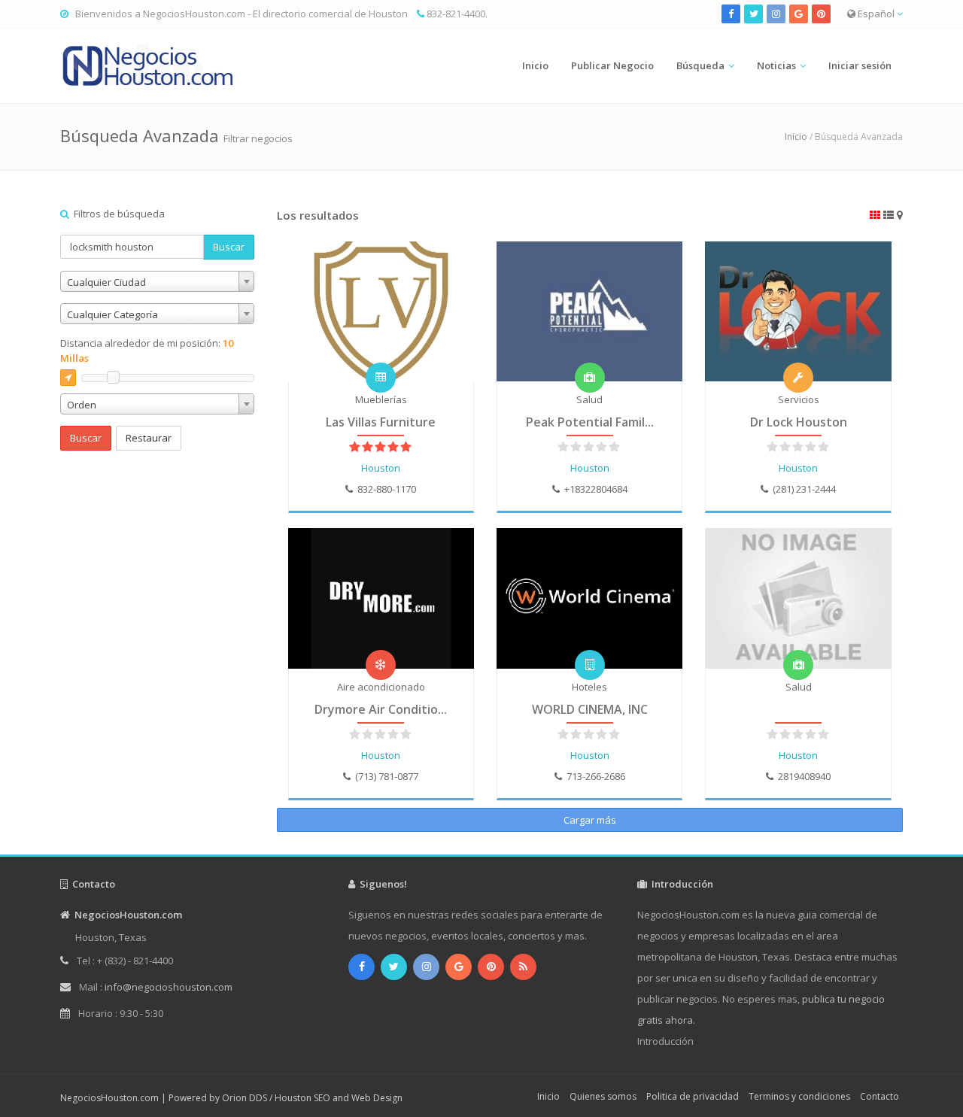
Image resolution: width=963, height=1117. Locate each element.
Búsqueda (700, 65)
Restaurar (149, 438)
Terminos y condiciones (799, 1096)
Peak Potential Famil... (590, 422)
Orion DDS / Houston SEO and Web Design (312, 1097)
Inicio (535, 65)
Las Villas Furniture (381, 422)
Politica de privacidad (692, 1096)
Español (876, 13)
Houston (380, 468)
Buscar (229, 246)
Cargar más (590, 820)
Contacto (879, 1096)
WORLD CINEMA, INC (590, 709)
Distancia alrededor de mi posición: (146, 350)
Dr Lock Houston (798, 422)
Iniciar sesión (860, 65)
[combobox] (157, 281)
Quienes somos (603, 1096)
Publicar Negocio (612, 65)
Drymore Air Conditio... (380, 709)
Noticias (776, 65)
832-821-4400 (456, 13)
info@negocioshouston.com (168, 987)
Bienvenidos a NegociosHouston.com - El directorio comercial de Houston (241, 13)
